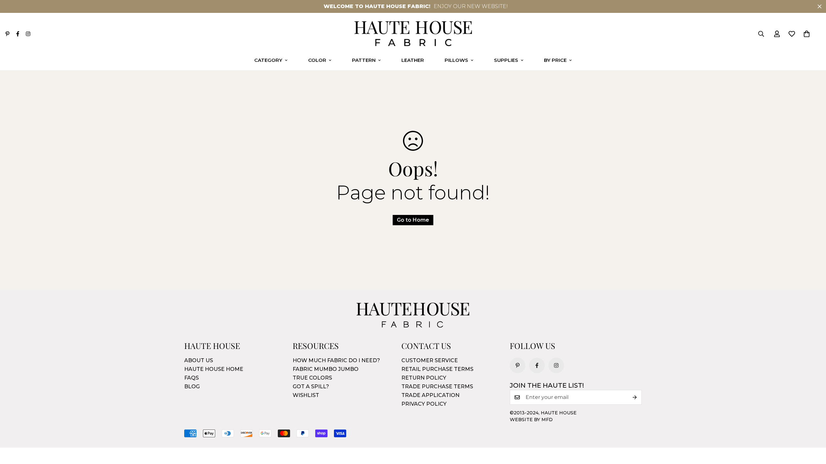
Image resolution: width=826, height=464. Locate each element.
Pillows (456, 60)
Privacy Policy (424, 404)
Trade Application (430, 395)
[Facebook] (17, 33)
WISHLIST (306, 395)
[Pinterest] (7, 33)
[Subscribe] (635, 397)
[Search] (761, 34)
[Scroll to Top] (813, 428)
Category (268, 60)
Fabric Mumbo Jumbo (325, 369)
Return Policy (423, 378)
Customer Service (429, 360)
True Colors (312, 378)
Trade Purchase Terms (437, 386)
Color (317, 60)
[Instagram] (28, 33)
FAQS (191, 378)
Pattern (364, 60)
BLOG (192, 386)
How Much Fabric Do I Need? (336, 360)
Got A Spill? (311, 386)
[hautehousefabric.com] (413, 34)
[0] (806, 33)
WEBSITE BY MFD (531, 419)
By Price (555, 60)
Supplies (506, 60)
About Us (198, 360)
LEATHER (412, 60)
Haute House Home (213, 369)
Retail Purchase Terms (437, 369)
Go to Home (413, 220)
